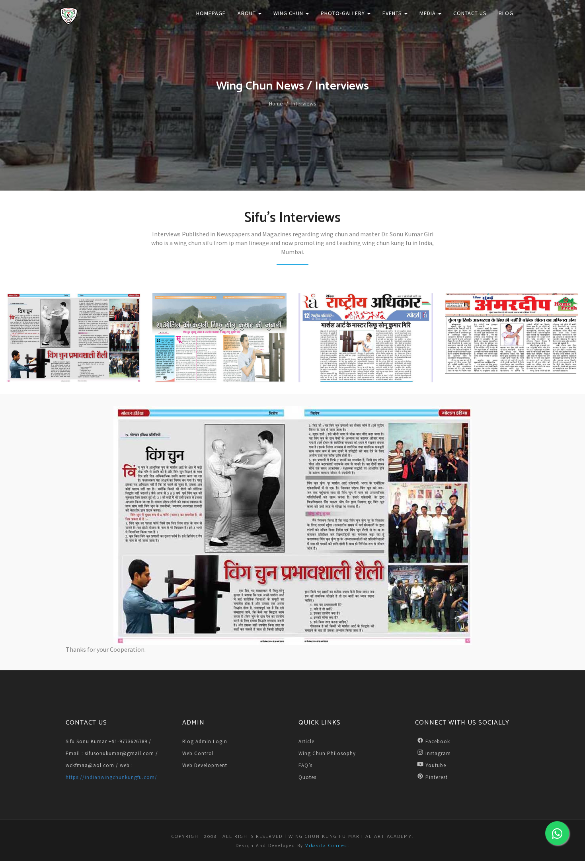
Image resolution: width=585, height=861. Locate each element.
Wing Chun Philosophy (327, 753)
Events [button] (393, 13)
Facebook (437, 741)
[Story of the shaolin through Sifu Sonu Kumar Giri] (219, 337)
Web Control (198, 753)
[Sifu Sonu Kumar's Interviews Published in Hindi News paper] (365, 337)
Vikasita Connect (327, 845)
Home (276, 103)
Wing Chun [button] (289, 13)
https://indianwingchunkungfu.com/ (111, 777)
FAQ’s (305, 765)
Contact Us (470, 13)
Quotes (307, 777)
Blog (506, 13)
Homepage (211, 13)
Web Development (204, 765)
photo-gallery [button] (344, 13)
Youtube (435, 765)
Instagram (438, 753)
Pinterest (436, 777)
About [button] (247, 13)
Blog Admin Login (204, 741)
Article (306, 741)
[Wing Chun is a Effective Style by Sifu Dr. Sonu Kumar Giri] (73, 337)
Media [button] (428, 13)
